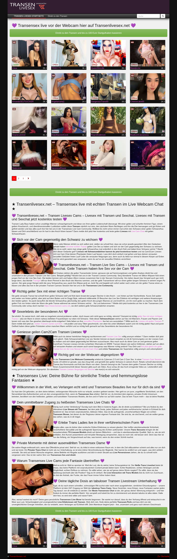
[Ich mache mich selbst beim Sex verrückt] (29, 120)
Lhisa (14, 68)
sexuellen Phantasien (93, 321)
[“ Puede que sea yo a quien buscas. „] (108, 120)
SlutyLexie (17, 168)
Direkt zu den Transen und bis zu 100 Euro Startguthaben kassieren (88, 33)
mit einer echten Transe (76, 246)
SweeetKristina (98, 168)
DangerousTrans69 (99, 101)
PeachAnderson (98, 135)
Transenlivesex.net (18, 556)
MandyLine (135, 68)
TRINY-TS (56, 68)
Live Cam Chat (137, 231)
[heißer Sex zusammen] (68, 53)
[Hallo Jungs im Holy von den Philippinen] (68, 120)
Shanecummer (19, 135)
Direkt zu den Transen (57, 16)
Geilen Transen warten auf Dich (48, 324)
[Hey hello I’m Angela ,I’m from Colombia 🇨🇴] (68, 86)
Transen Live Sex (113, 336)
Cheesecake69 (137, 101)
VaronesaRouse (59, 168)
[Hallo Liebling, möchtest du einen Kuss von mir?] (29, 53)
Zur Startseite (163, 556)
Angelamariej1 (58, 101)
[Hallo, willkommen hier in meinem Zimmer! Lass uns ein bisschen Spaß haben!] (147, 86)
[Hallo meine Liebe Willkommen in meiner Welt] (29, 86)
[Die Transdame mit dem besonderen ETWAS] (147, 53)
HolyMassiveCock (60, 135)
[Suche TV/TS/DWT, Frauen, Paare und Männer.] (147, 153)
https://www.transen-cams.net (57, 306)
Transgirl (37, 280)
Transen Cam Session (152, 359)
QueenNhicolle (97, 68)
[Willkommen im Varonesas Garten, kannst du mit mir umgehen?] (68, 153)
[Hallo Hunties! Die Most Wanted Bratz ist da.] (147, 120)
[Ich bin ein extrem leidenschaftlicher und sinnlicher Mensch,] (108, 86)
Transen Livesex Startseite (29, 16)
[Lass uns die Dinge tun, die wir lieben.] (108, 153)
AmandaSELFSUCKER (23, 101)
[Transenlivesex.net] (28, 6)
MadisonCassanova (139, 135)
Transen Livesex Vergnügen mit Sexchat (77, 369)
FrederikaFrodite (137, 168)
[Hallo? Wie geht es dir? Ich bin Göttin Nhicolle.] (108, 53)
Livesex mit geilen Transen (150, 321)
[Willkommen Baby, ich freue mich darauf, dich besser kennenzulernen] (29, 153)
